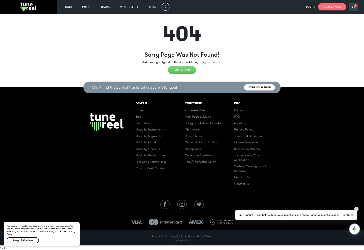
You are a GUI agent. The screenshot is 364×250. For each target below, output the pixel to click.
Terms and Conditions (248, 136)
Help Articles (242, 177)
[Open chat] (354, 229)
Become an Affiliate (247, 149)
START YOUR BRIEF (259, 87)
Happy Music (193, 149)
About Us (240, 123)
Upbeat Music (194, 136)
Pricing (239, 110)
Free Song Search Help (151, 162)
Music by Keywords (148, 136)
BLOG (152, 7)
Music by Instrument (149, 129)
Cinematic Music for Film (201, 142)
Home (139, 110)
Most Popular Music (198, 117)
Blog (138, 117)
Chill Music (192, 129)
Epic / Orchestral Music (200, 162)
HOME (69, 7)
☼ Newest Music (195, 110)
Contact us (241, 184)
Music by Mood (146, 142)
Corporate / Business (199, 155)
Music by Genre (146, 149)
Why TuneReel (130, 7)
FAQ (237, 117)
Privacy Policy (243, 129)
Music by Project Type (150, 155)
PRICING (105, 7)
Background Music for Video (203, 123)
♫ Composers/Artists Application (248, 157)
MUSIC (86, 7)
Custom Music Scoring (151, 168)
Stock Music (143, 123)
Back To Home (182, 70)
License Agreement (246, 142)
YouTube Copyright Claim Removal (251, 168)
